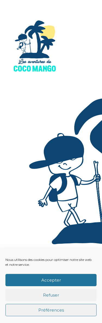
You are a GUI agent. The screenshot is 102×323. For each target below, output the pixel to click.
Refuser (51, 295)
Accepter (51, 280)
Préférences (51, 310)
